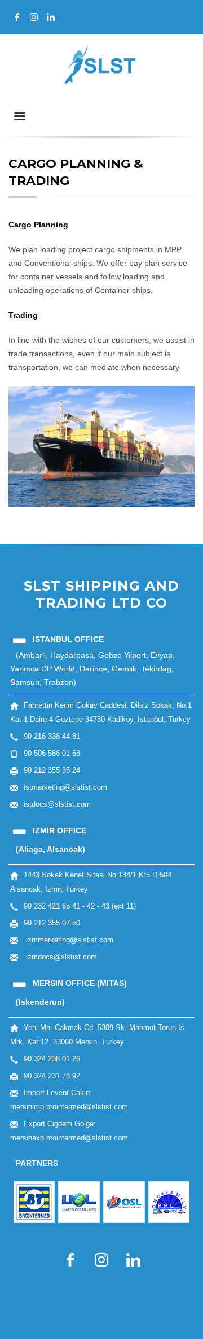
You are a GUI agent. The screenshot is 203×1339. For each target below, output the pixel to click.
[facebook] (16, 16)
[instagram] (33, 16)
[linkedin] (50, 16)
